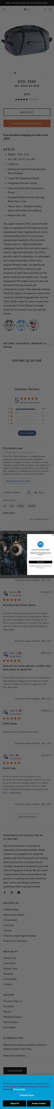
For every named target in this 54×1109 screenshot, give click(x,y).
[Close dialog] (53, 535)
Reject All (15, 1103)
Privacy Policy (19, 1089)
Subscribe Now (40, 562)
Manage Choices (27, 1095)
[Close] (50, 1079)
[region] (27, 1092)
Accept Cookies (39, 1103)
